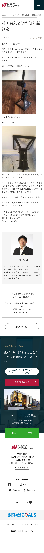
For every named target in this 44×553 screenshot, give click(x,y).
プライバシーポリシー (29, 524)
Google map (20, 467)
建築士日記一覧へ (22, 327)
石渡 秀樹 (37, 38)
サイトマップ (11, 524)
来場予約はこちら (22, 382)
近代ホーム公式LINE (22, 433)
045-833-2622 (24, 459)
